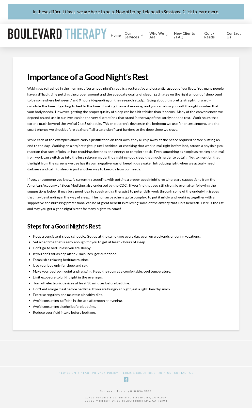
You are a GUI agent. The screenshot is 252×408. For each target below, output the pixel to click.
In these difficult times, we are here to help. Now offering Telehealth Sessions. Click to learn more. (126, 11)
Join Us (164, 372)
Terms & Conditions (138, 372)
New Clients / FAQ (74, 372)
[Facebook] (126, 379)
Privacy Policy (105, 372)
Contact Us (183, 372)
